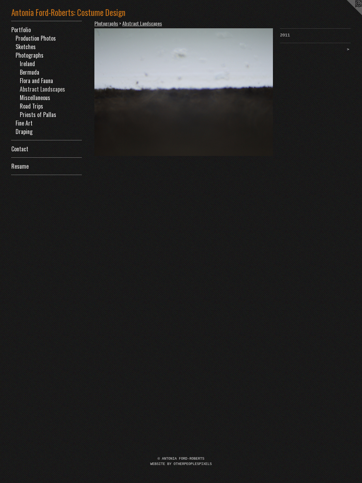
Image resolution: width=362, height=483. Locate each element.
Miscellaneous (35, 97)
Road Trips (31, 106)
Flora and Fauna (36, 80)
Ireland (27, 63)
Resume (20, 166)
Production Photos (36, 38)
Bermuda (29, 72)
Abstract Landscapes (42, 89)
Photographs (29, 55)
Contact (19, 149)
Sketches (26, 46)
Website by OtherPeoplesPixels (181, 464)
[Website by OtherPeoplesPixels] (348, 14)
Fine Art (24, 123)
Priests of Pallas (38, 114)
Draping (24, 131)
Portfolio (21, 29)
